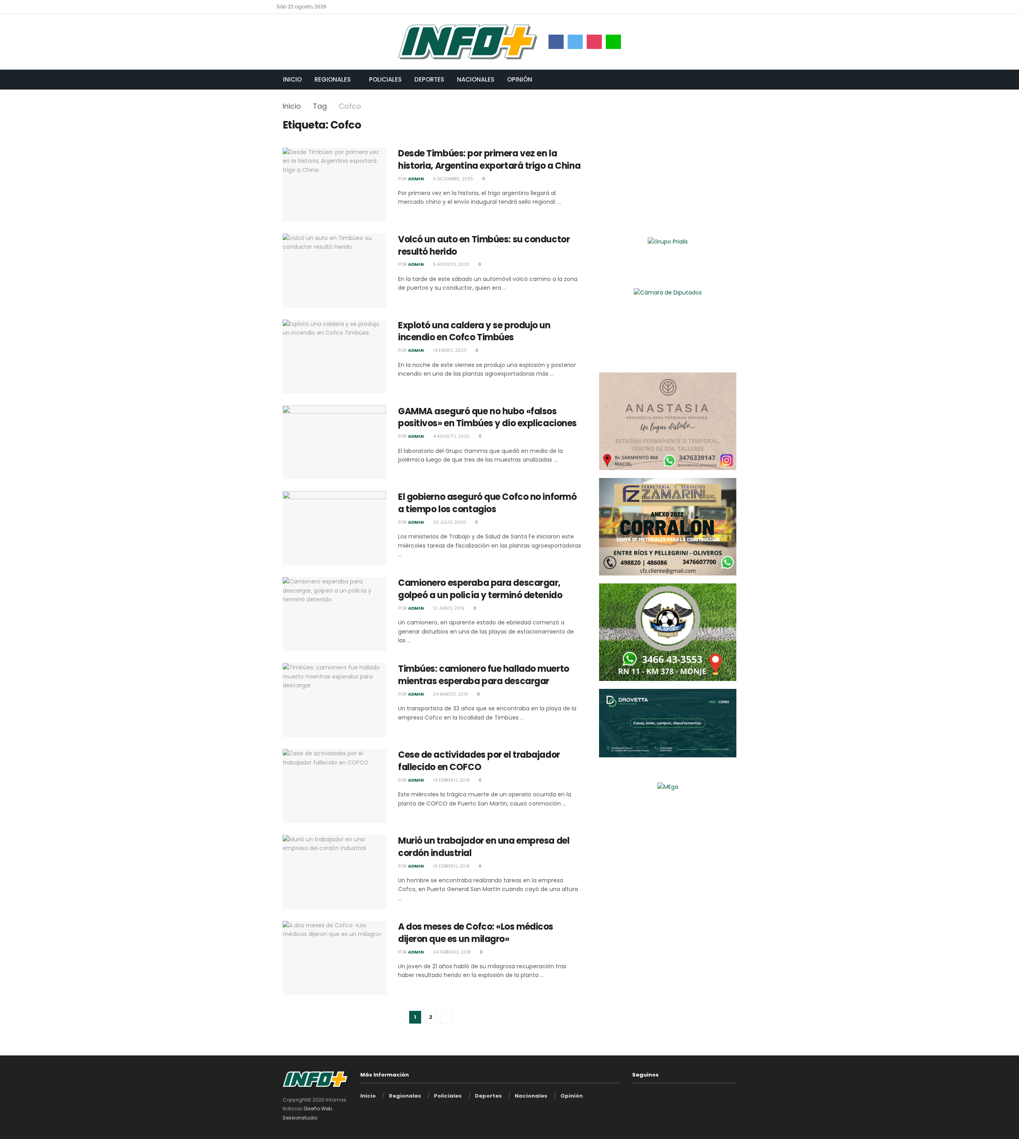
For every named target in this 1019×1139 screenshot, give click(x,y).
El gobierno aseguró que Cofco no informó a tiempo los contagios (487, 503)
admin (416, 179)
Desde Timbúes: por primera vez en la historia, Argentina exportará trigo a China (489, 159)
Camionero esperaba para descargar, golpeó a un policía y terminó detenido (480, 589)
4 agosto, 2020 (451, 436)
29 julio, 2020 (449, 522)
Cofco (350, 106)
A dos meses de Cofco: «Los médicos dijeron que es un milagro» (475, 933)
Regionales (332, 79)
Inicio (292, 79)
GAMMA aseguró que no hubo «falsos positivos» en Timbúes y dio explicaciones (487, 417)
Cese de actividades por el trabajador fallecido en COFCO (479, 761)
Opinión (519, 79)
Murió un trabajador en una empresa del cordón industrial (483, 847)
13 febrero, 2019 (451, 866)
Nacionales (475, 79)
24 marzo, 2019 (450, 694)
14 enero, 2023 (449, 350)
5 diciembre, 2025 (452, 179)
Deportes (429, 79)
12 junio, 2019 (448, 608)
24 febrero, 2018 (451, 952)
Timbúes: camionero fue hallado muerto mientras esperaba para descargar (483, 675)
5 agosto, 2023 (450, 264)
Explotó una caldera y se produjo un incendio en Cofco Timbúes (474, 331)
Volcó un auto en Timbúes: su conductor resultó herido (484, 245)
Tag (320, 106)
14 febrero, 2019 (451, 780)
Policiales (385, 79)
